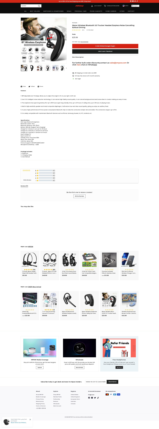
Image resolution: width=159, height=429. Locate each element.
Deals (69, 11)
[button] (76, 30)
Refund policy (40, 401)
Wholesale (56, 403)
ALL (25, 11)
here (79, 65)
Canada (73, 403)
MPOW (30, 246)
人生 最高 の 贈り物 (41, 408)
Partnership (56, 399)
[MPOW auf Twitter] (95, 398)
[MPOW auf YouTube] (92, 398)
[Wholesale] (79, 348)
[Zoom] (44, 40)
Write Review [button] (27, 180)
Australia (73, 401)
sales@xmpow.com (118, 63)
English (135, 5)
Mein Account (57, 406)
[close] (30, 419)
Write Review (79, 196)
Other (122, 11)
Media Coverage (41, 397)
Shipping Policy (40, 403)
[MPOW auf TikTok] (98, 398)
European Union (75, 399)
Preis (74, 34)
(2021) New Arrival (34, 287)
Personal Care (81, 11)
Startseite (74, 22)
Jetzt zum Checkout (105, 51)
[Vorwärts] (66, 68)
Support (131, 11)
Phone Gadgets (96, 11)
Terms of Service (41, 406)
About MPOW (39, 394)
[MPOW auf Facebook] (89, 398)
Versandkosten (84, 41)
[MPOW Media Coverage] (39, 348)
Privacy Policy (40, 399)
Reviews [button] (24, 186)
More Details (79, 367)
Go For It (119, 367)
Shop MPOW (56, 394)
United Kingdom (75, 397)
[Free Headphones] (119, 348)
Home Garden (111, 11)
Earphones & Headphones (53, 11)
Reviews (55, 401)
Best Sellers (35, 11)
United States (74, 394)
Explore (40, 367)
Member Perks (57, 397)
